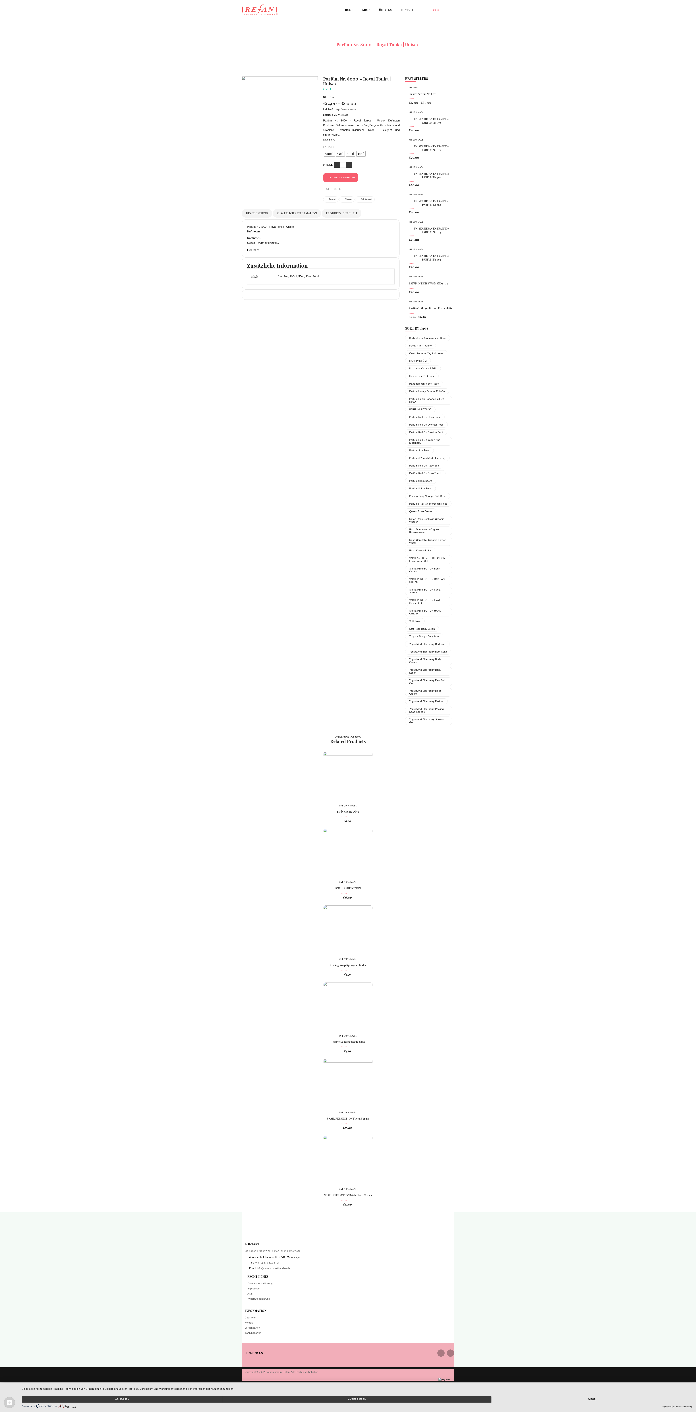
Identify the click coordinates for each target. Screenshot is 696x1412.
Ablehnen (122, 1399)
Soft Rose (414, 621)
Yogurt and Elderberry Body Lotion (425, 671)
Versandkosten (349, 109)
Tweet (332, 199)
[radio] (329, 153)
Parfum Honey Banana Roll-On (427, 391)
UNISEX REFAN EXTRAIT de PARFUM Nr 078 (431, 120)
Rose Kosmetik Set (420, 550)
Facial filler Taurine (420, 345)
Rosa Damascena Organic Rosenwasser (424, 531)
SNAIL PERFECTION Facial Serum (425, 591)
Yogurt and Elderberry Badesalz (427, 644)
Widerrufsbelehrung (258, 1298)
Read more (329, 139)
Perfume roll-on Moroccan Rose (428, 503)
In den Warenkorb (342, 177)
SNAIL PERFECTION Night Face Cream (348, 1195)
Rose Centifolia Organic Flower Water (427, 541)
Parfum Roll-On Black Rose (425, 417)
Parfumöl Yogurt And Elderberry (427, 458)
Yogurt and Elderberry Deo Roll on (427, 682)
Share (348, 199)
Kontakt (249, 1322)
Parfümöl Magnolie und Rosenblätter (431, 308)
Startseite (287, 44)
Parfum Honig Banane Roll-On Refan (426, 400)
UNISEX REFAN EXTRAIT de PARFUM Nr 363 (431, 257)
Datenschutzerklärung (260, 1283)
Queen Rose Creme (420, 511)
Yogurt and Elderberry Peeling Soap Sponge (426, 710)
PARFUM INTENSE (420, 409)
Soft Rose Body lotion (422, 628)
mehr (592, 1399)
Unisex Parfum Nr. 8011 (422, 94)
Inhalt (328, 146)
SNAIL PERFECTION (348, 888)
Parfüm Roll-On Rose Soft (424, 465)
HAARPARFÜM (418, 360)
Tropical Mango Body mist (424, 636)
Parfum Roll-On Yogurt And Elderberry (424, 441)
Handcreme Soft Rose (422, 376)
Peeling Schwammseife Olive (348, 1042)
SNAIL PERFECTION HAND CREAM (425, 612)
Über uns (250, 1317)
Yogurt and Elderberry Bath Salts (428, 651)
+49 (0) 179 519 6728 (267, 1262)
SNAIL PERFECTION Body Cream (424, 570)
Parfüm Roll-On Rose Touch (425, 473)
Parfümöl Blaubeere (420, 480)
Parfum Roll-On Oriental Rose (426, 424)
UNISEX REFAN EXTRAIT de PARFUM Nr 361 (431, 175)
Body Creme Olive (348, 811)
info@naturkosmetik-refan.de (273, 1268)
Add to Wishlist (333, 189)
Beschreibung (257, 213)
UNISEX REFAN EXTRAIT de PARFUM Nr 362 (431, 203)
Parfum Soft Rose (419, 450)
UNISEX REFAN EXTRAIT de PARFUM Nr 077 (431, 148)
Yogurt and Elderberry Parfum (426, 701)
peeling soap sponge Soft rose (427, 496)
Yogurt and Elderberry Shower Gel (426, 721)
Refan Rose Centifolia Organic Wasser (426, 520)
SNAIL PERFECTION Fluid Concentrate (424, 601)
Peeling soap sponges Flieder (348, 965)
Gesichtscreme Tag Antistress (426, 353)
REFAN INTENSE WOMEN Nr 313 (428, 283)
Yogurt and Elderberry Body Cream (425, 661)
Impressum (253, 1288)
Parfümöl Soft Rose (420, 488)
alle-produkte (317, 44)
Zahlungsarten (253, 1332)
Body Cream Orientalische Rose (427, 338)
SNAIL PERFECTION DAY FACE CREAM (427, 580)
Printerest (366, 199)
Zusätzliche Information (297, 213)
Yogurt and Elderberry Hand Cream (425, 692)
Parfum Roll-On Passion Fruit (426, 432)
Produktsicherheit (342, 213)
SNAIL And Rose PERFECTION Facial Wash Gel (427, 559)
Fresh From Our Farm (348, 736)
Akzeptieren (357, 1399)
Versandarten (252, 1327)
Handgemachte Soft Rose (424, 383)
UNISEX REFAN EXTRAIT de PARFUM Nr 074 (431, 230)
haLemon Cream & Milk (423, 368)
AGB (250, 1293)
